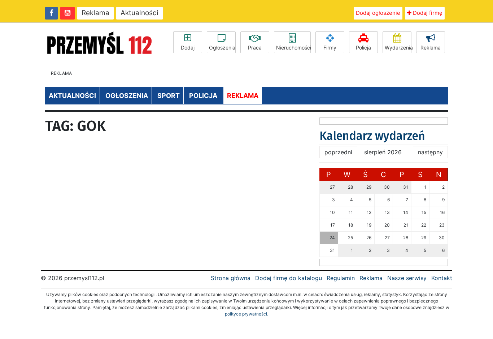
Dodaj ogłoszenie (378, 12)
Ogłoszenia (222, 47)
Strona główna (230, 278)
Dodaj (188, 47)
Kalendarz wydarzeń (372, 136)
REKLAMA (242, 95)
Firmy (329, 47)
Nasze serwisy (407, 278)
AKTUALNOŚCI (72, 95)
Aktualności (139, 13)
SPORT (168, 95)
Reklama (95, 13)
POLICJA (203, 95)
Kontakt (441, 278)
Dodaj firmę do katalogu (288, 278)
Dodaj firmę (426, 12)
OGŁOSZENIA (126, 95)
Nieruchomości (293, 47)
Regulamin (341, 278)
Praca (255, 47)
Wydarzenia (398, 47)
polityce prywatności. (246, 314)
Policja (363, 47)
